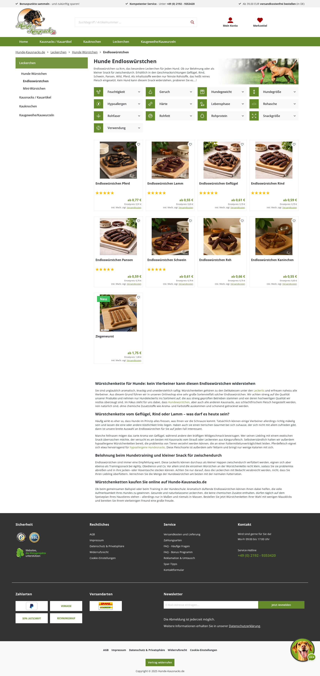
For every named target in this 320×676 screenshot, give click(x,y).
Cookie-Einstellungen (103, 558)
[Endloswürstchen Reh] (222, 236)
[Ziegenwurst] (118, 313)
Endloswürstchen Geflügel (218, 183)
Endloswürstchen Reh (215, 260)
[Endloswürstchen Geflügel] (222, 160)
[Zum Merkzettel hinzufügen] (138, 144)
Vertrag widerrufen (160, 662)
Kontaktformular (174, 570)
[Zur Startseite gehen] (36, 21)
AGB (92, 534)
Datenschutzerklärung (244, 626)
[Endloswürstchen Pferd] (118, 160)
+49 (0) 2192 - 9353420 (257, 555)
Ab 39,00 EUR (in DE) (273, 4)
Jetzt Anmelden (281, 605)
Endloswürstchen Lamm (165, 183)
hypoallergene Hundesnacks (147, 447)
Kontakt (244, 524)
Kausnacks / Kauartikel (35, 97)
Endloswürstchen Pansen (114, 260)
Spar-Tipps (170, 564)
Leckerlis (259, 390)
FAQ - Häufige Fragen (177, 546)
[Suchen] (192, 22)
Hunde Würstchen (34, 74)
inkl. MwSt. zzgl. (126, 207)
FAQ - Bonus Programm (178, 552)
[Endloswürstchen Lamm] (170, 160)
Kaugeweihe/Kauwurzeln (36, 115)
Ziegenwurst (105, 336)
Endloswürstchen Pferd (113, 183)
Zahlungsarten (173, 540)
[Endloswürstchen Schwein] (170, 236)
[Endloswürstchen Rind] (274, 160)
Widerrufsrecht (99, 552)
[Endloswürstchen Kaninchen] (274, 236)
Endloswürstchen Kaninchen (272, 260)
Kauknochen (28, 106)
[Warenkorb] (289, 22)
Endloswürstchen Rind (267, 183)
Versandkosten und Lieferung (182, 534)
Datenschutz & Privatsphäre (107, 546)
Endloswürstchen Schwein (166, 260)
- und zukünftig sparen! (49, 4)
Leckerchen (27, 63)
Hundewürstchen (179, 402)
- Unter (162, 4)
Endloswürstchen (36, 81)
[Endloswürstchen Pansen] (118, 236)
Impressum (97, 540)
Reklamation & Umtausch (179, 558)
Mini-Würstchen (34, 88)
